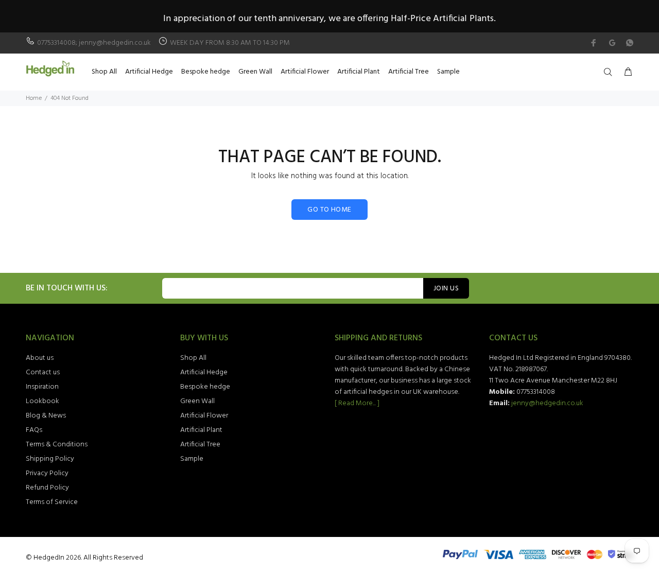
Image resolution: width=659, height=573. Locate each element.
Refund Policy (47, 488)
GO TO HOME (329, 210)
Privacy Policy (47, 473)
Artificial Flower (204, 416)
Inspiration (42, 387)
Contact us (43, 372)
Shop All (193, 358)
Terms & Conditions (57, 444)
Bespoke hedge (205, 387)
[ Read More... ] (357, 403)
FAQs (34, 430)
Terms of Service (52, 502)
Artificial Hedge (204, 372)
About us (40, 358)
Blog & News (46, 416)
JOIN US (446, 288)
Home (34, 98)
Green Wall (197, 401)
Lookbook (42, 401)
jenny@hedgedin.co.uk (547, 403)
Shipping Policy (50, 459)
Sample (191, 459)
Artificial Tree (200, 444)
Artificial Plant (201, 430)
